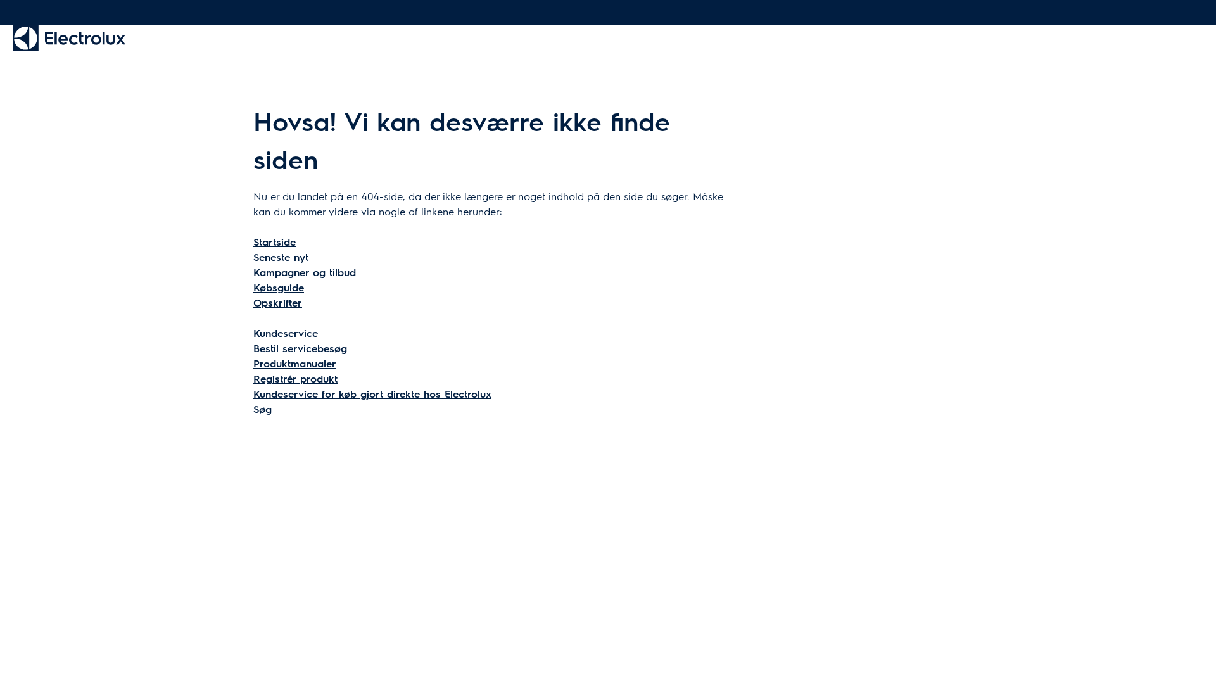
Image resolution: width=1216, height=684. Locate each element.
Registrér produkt (295, 378)
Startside (274, 241)
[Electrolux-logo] (69, 38)
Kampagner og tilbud (304, 272)
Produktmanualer (294, 363)
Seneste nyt (280, 256)
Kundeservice (285, 332)
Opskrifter (277, 302)
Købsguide (278, 287)
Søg (262, 408)
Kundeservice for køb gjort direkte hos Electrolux (372, 393)
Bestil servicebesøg (300, 348)
